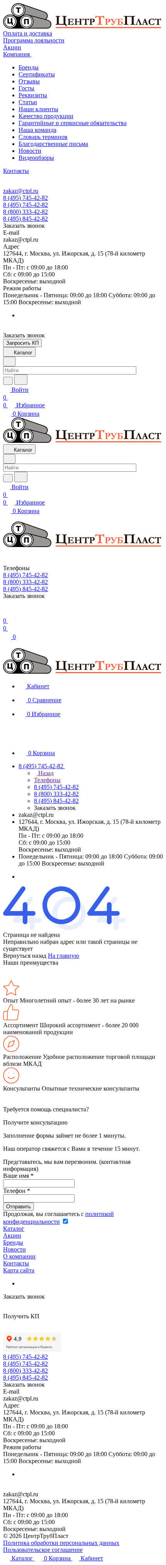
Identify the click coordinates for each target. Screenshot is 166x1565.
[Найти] (20, 379)
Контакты (16, 1263)
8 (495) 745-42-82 (25, 198)
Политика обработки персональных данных (61, 1543)
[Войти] (6, 613)
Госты (26, 88)
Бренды (29, 67)
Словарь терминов (43, 137)
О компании (19, 1256)
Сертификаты (37, 74)
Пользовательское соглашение (43, 1549)
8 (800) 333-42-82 (25, 211)
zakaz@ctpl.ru (20, 191)
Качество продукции (46, 116)
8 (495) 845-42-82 (25, 218)
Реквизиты (33, 95)
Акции (12, 1235)
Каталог (13, 1228)
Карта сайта (18, 1270)
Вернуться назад (24, 955)
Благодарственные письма (53, 144)
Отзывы (29, 81)
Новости (30, 150)
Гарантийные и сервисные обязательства (73, 123)
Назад (45, 773)
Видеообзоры (36, 157)
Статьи (28, 102)
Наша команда (37, 130)
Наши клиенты (38, 109)
